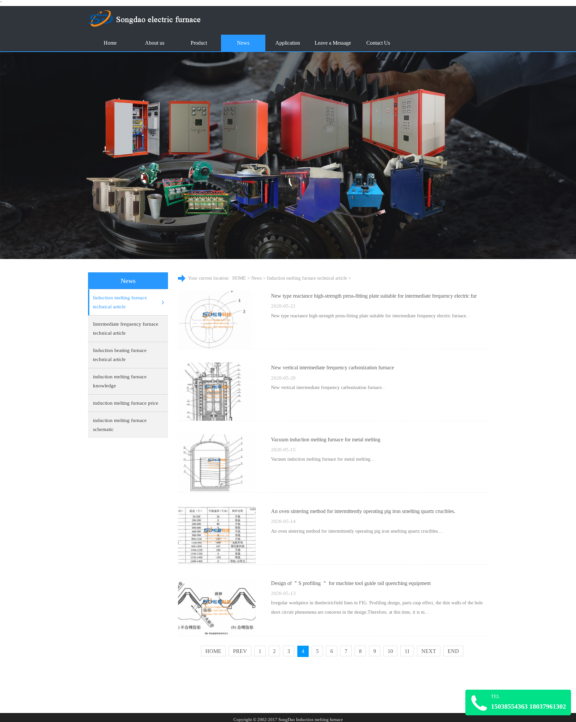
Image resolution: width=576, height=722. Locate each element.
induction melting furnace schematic (120, 425)
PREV (240, 651)
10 (390, 651)
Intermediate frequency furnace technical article (125, 328)
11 (407, 651)
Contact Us (378, 43)
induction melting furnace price (125, 403)
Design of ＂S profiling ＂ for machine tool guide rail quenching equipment (351, 583)
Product (199, 43)
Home (110, 43)
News (243, 43)
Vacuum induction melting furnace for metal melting (325, 439)
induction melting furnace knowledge (120, 381)
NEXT (428, 651)
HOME (239, 278)
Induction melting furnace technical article (120, 302)
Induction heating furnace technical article (120, 355)
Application (287, 43)
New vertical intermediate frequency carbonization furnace (332, 367)
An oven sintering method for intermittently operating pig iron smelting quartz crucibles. (363, 511)
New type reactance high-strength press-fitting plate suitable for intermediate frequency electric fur (374, 296)
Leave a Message (333, 43)
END (453, 651)
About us (154, 43)
